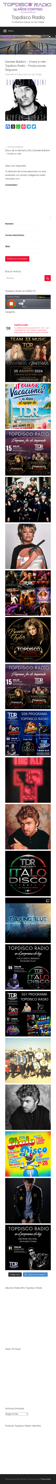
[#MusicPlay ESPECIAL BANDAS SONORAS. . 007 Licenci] (28, 593)
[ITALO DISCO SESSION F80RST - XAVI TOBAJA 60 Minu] (28, 873)
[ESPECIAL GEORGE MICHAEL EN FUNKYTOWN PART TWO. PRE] (28, 827)
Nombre (9, 224)
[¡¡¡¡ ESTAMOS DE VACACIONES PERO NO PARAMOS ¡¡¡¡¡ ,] (28, 359)
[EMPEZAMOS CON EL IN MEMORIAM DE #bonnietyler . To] (28, 640)
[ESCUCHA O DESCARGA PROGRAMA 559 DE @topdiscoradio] (28, 453)
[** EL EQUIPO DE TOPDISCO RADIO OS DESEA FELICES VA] (28, 406)
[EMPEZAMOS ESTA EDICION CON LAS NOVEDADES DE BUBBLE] (28, 1200)
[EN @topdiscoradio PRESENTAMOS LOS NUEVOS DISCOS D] (28, 967)
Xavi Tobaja (36, 74)
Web (7, 246)
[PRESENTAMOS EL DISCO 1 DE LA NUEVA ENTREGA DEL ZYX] (28, 1154)
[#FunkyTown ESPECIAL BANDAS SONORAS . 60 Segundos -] (28, 546)
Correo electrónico (14, 235)
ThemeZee (45, 1479)
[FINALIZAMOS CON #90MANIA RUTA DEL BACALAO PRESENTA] (28, 1060)
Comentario (11, 185)
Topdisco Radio (28, 17)
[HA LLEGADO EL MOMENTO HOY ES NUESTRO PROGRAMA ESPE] (28, 686)
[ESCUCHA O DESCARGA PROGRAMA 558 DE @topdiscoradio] (28, 733)
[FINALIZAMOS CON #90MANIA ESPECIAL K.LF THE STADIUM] (28, 780)
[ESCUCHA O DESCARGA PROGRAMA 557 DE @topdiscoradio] (28, 1013)
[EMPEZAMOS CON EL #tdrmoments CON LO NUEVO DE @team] (28, 920)
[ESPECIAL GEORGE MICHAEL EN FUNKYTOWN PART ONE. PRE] (28, 1107)
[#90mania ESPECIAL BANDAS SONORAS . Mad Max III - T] (28, 499)
